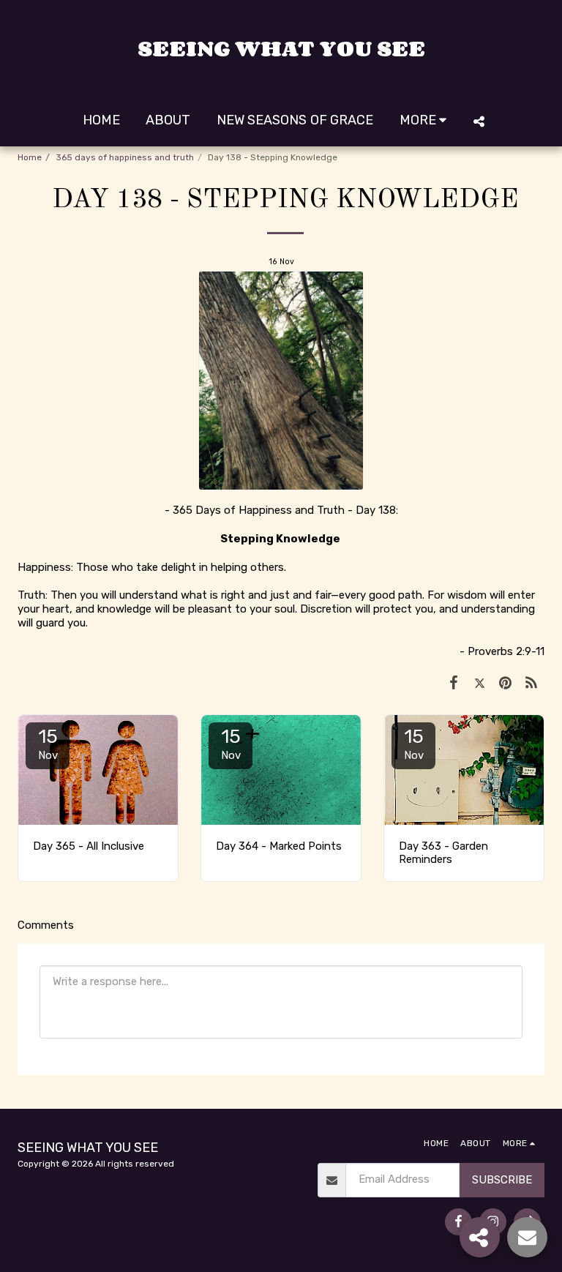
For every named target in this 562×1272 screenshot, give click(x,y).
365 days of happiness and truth (125, 157)
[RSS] (532, 682)
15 (48, 743)
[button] (478, 121)
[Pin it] (505, 682)
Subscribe (502, 1179)
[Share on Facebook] (454, 682)
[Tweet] (480, 682)
